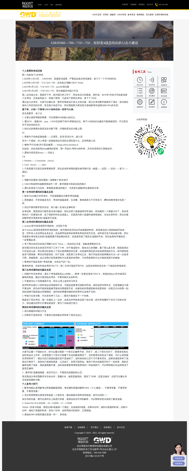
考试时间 (152, 85)
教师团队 (140, 14)
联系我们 (142, 4)
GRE (51, 5)
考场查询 (164, 85)
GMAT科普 (121, 14)
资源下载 (68, 427)
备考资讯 (131, 14)
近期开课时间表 (161, 14)
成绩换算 (164, 107)
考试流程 (164, 96)
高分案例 (150, 14)
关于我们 (94, 427)
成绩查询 (140, 107)
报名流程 (140, 96)
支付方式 (150, 4)
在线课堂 (133, 4)
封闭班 (106, 14)
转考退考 (152, 107)
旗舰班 (113, 14)
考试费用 (152, 96)
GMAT (40, 5)
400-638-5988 (163, 4)
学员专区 (125, 4)
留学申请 (58, 5)
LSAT (46, 5)
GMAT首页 (96, 14)
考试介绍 (140, 85)
